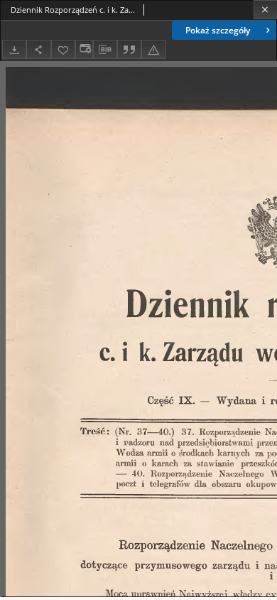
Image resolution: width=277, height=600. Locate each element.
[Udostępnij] (38, 49)
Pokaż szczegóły (217, 30)
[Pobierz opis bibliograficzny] (105, 50)
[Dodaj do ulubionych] (63, 49)
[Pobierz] (14, 49)
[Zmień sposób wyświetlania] (83, 49)
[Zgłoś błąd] (153, 49)
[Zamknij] (265, 9)
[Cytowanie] (129, 49)
